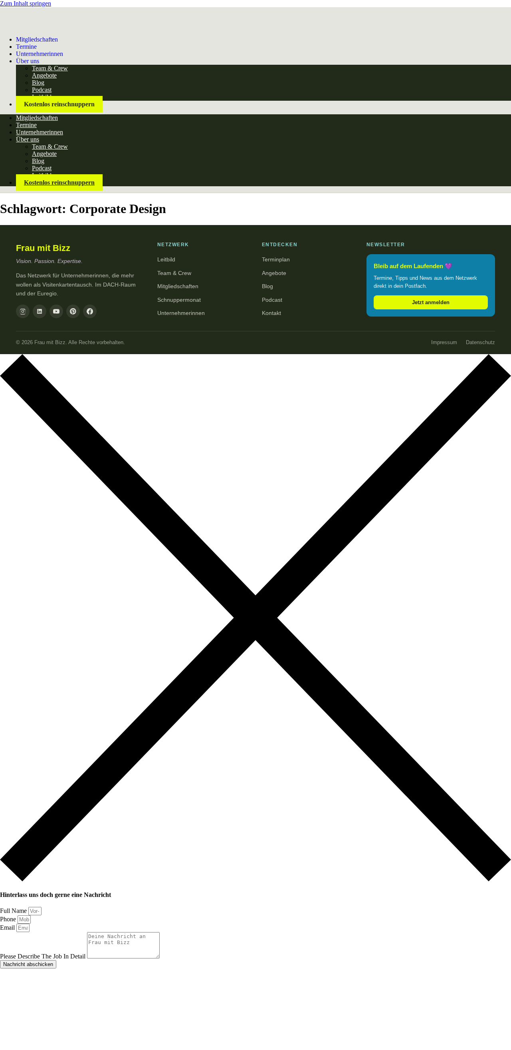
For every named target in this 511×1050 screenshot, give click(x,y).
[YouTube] (56, 311)
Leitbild (166, 259)
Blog (38, 82)
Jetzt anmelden (431, 302)
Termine (26, 125)
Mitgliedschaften (37, 39)
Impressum (444, 342)
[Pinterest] (73, 311)
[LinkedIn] (39, 311)
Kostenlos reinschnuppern (59, 104)
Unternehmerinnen (39, 53)
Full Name (14, 910)
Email (8, 927)
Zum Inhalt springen (25, 3)
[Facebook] (90, 311)
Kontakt (271, 313)
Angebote (44, 75)
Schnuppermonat (179, 300)
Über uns (27, 61)
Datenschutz (480, 342)
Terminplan (276, 259)
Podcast (41, 89)
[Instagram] (23, 311)
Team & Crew (50, 68)
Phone (9, 919)
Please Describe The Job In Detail (43, 956)
